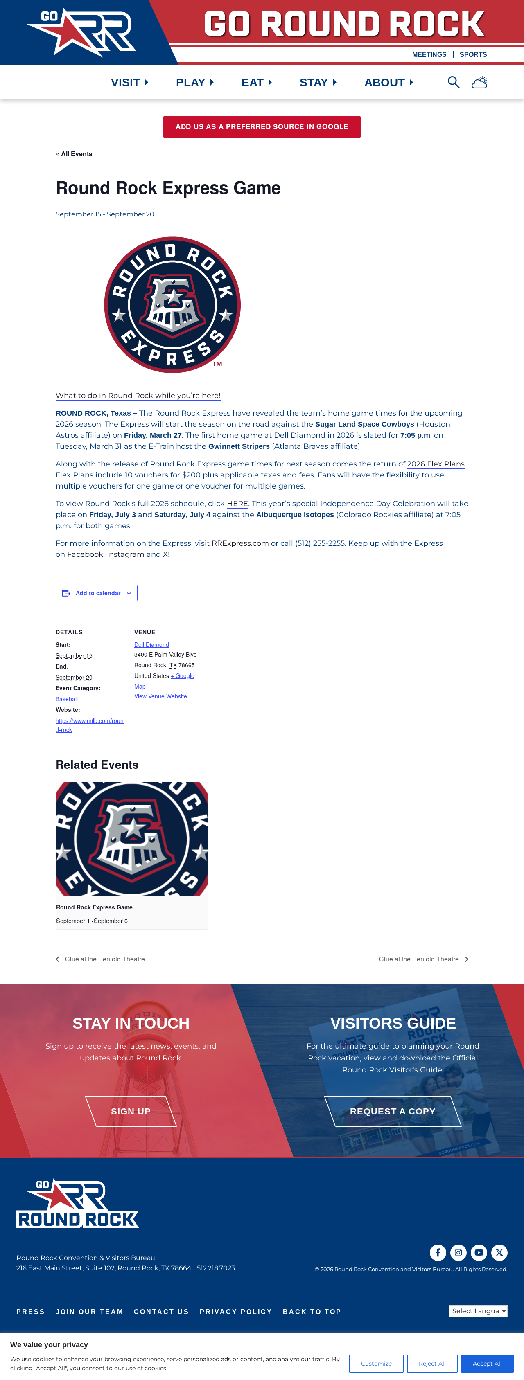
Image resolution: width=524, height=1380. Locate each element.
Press (30, 1312)
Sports (473, 55)
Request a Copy (393, 1111)
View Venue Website (160, 696)
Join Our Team (90, 1312)
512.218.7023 (216, 1268)
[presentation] (132, 839)
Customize (376, 1363)
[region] (262, 1356)
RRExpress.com (240, 543)
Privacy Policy (236, 1312)
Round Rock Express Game (94, 907)
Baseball (67, 699)
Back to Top (312, 1312)
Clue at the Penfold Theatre (104, 959)
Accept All (487, 1363)
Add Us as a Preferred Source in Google (262, 127)
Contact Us (162, 1312)
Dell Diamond (151, 644)
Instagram (126, 554)
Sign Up (131, 1111)
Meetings (429, 55)
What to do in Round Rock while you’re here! (138, 395)
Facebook (85, 554)
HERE (237, 503)
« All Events (74, 153)
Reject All (432, 1363)
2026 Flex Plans (436, 463)
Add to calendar (98, 593)
